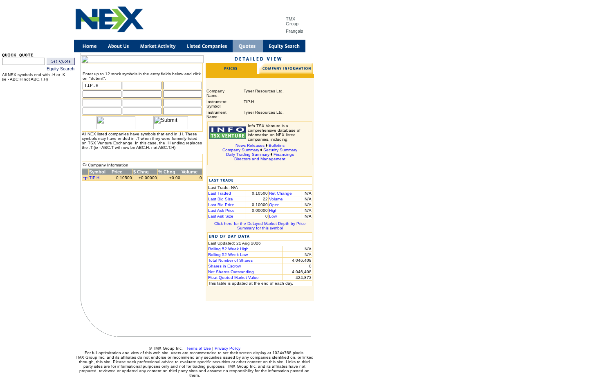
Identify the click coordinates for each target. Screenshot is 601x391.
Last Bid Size (220, 199)
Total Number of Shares (230, 260)
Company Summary (240, 150)
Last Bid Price (221, 204)
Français (294, 31)
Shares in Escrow (224, 266)
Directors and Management (259, 159)
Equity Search (60, 68)
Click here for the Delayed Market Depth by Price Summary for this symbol (260, 225)
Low (273, 216)
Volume (276, 199)
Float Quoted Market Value (233, 277)
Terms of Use (198, 348)
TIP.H (94, 177)
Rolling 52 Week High (228, 249)
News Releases (250, 145)
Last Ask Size (220, 216)
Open (274, 204)
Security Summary (280, 150)
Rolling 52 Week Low (228, 254)
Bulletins (277, 145)
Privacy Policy (227, 348)
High (273, 210)
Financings (284, 154)
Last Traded (219, 193)
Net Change (280, 193)
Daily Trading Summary (247, 154)
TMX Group (292, 21)
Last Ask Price (221, 210)
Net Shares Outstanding (231, 272)
